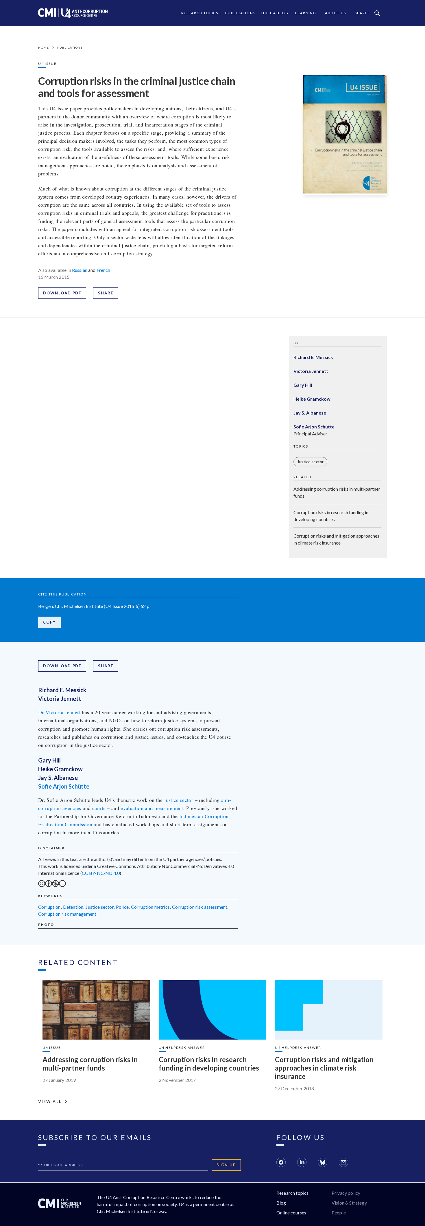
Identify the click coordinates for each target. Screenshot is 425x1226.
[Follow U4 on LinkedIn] (301, 1163)
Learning (305, 13)
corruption (49, 907)
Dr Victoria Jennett (59, 712)
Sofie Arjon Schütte (63, 786)
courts (99, 807)
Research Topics (199, 13)
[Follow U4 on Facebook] (281, 1163)
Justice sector (310, 461)
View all (50, 1101)
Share (105, 293)
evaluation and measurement (152, 807)
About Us (335, 13)
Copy (49, 622)
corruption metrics (150, 907)
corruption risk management (67, 914)
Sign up (226, 1165)
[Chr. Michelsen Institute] (59, 1204)
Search (363, 13)
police (122, 907)
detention (73, 907)
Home (43, 47)
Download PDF (62, 293)
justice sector (178, 799)
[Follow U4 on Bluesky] (322, 1163)
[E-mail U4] (343, 1163)
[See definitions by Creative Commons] (52, 885)
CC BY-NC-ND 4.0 (101, 873)
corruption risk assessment (199, 907)
